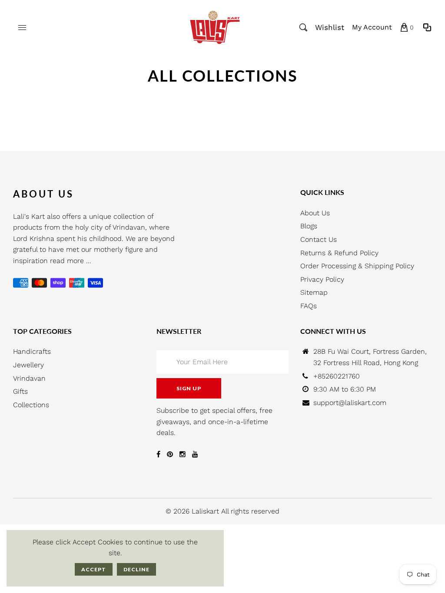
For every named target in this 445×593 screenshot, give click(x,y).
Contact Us (318, 239)
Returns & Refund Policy (339, 253)
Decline (136, 569)
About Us (315, 213)
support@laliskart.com (349, 403)
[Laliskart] (215, 27)
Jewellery (28, 365)
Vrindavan (29, 378)
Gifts (20, 391)
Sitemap (314, 292)
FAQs (308, 306)
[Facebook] (158, 454)
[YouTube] (195, 454)
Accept (93, 569)
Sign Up (188, 388)
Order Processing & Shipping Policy (357, 266)
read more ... (70, 261)
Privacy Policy (322, 279)
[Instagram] (182, 454)
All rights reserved (250, 511)
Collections (31, 405)
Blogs (308, 226)
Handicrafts (32, 351)
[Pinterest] (170, 454)
